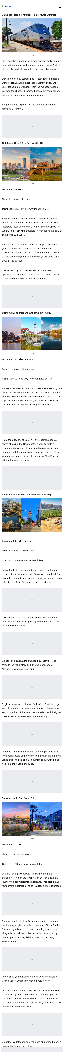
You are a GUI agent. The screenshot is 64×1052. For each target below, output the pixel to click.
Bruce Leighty (32, 55)
